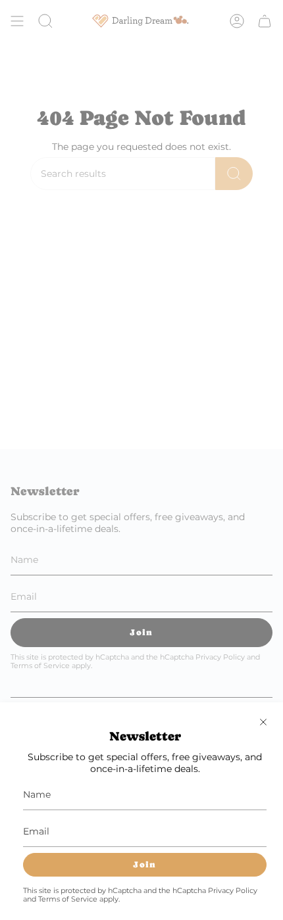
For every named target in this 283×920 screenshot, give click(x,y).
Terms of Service (67, 899)
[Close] (263, 722)
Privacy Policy (232, 890)
